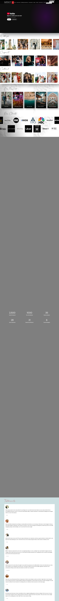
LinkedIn (51, 0)
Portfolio (37, 2)
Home (13, 2)
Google (54, 0)
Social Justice (41, 2)
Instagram (49, 0)
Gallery (34, 2)
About (15, 2)
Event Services (19, 2)
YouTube (53, 0)
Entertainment (31, 2)
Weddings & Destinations (24, 2)
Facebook (50, 0)
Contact (44, 2)
